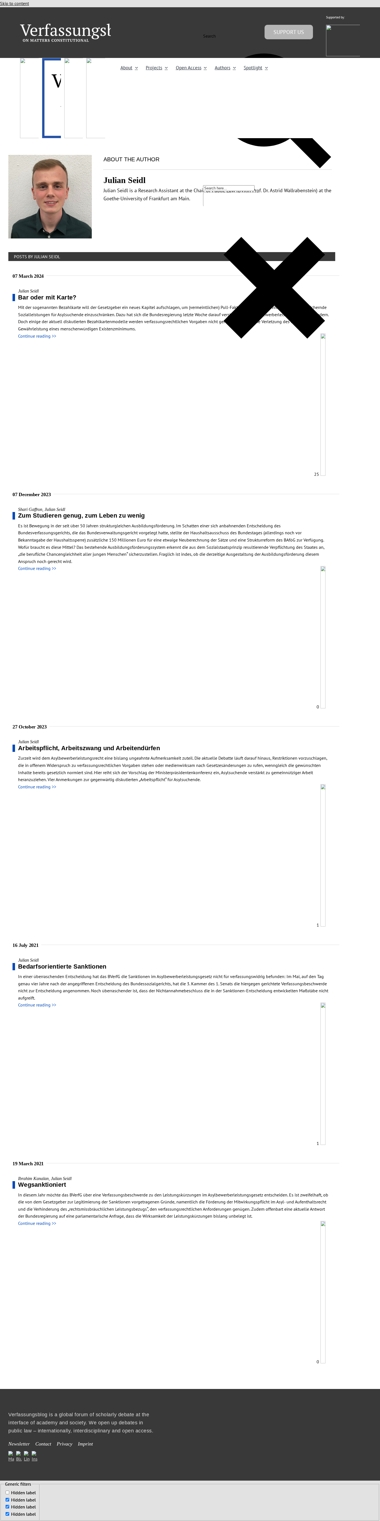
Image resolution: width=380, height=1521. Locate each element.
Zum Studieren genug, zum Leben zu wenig (81, 515)
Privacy (64, 1444)
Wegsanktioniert (42, 1184)
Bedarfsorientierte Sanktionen (62, 966)
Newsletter (19, 1444)
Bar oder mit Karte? (47, 297)
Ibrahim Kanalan (33, 1178)
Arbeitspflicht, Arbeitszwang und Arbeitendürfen (89, 748)
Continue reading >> (37, 336)
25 (317, 474)
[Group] (79, 26)
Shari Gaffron (30, 509)
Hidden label (23, 1492)
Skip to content (14, 3)
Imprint (85, 1444)
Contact (43, 1444)
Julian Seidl (28, 291)
